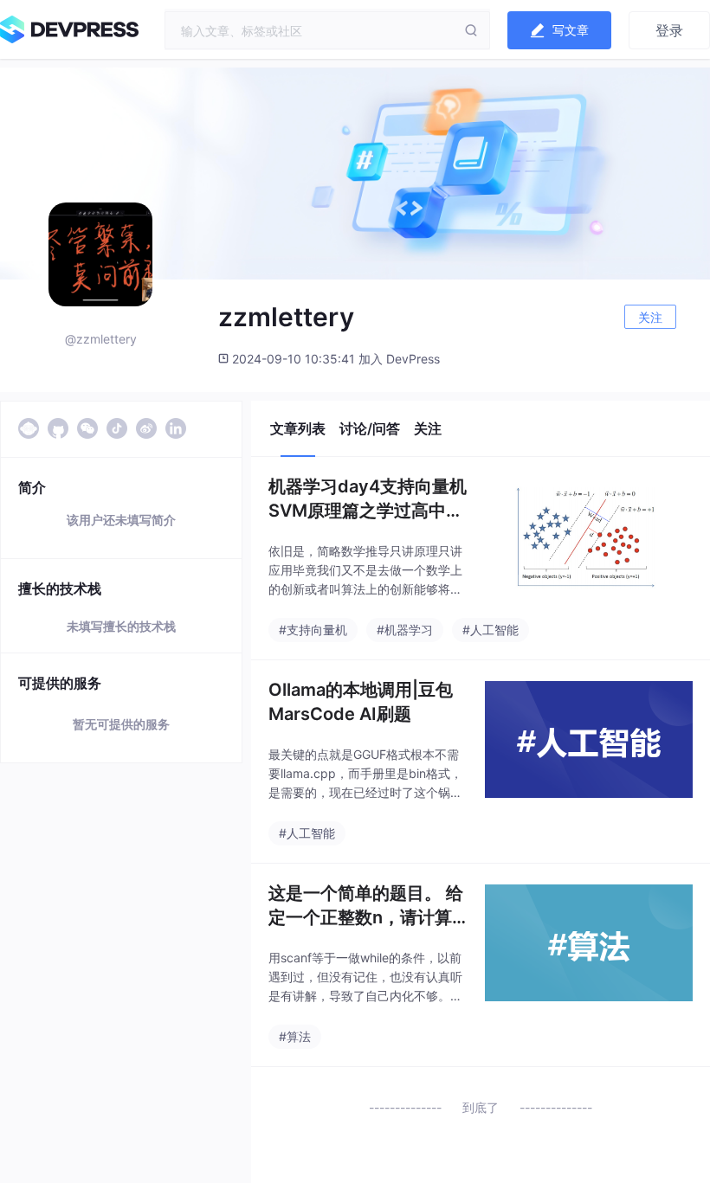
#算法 (295, 1036)
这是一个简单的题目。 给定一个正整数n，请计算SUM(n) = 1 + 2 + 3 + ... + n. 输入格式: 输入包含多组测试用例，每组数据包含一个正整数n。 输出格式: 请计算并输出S (365, 906)
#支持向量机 (313, 629)
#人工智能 (490, 629)
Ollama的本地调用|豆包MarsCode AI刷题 (360, 701)
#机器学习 (405, 629)
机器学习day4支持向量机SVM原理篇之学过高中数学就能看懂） (367, 499)
